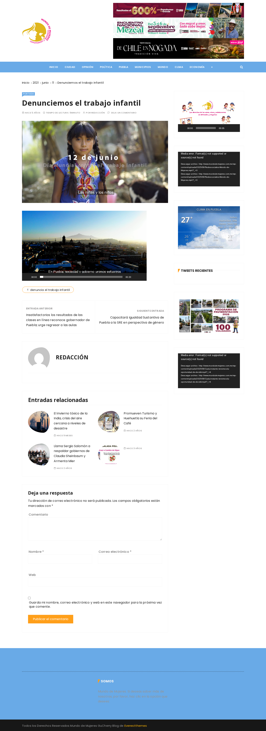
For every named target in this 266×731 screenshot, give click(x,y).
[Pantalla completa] (142, 277)
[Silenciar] (135, 277)
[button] (84, 246)
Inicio (53, 67)
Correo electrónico (115, 551)
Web (32, 575)
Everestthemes (135, 726)
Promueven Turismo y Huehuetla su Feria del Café (140, 418)
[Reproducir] (27, 277)
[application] (84, 246)
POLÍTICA (106, 67)
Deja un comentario (124, 113)
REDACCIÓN (98, 113)
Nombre (36, 551)
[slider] (81, 277)
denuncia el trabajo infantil (50, 290)
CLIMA (179, 67)
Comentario (38, 514)
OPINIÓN (87, 67)
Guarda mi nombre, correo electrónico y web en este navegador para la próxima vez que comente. (95, 604)
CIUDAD (70, 67)
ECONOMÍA (197, 67)
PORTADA (28, 93)
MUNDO (163, 67)
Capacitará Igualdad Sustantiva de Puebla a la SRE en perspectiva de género (131, 320)
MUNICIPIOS (143, 67)
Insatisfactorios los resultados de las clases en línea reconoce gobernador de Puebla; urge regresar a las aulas (58, 320)
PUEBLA (123, 67)
